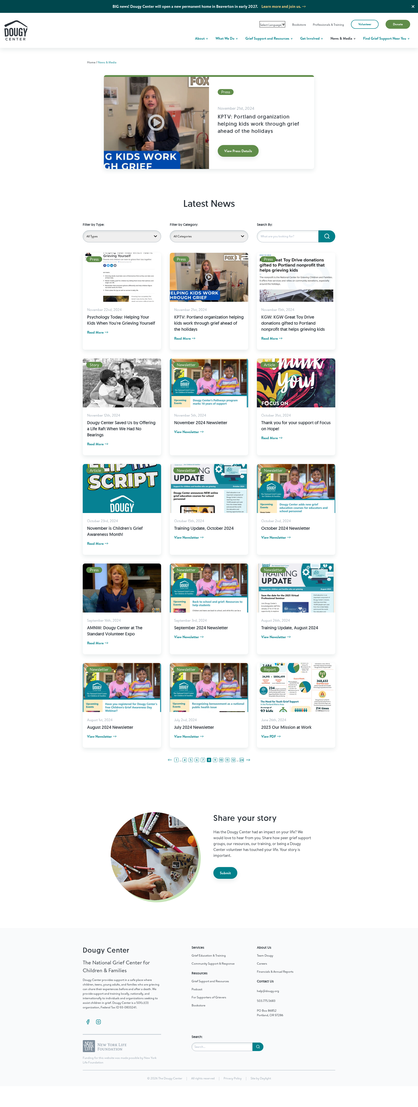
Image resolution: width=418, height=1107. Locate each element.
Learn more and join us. (281, 6)
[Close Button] (413, 6)
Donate (398, 24)
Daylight (265, 1078)
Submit (225, 873)
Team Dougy (265, 955)
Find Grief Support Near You (385, 38)
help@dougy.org (268, 991)
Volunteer (364, 24)
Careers (262, 963)
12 (233, 760)
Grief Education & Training (209, 955)
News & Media (341, 38)
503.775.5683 (266, 1001)
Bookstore (299, 24)
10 (221, 760)
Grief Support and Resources (267, 38)
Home (91, 62)
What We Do (225, 38)
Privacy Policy (233, 1078)
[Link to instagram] (98, 1021)
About (200, 38)
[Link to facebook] (87, 1021)
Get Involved (310, 38)
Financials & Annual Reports (275, 971)
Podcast (197, 989)
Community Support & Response (213, 963)
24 (242, 760)
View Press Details (238, 150)
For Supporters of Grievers (209, 997)
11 (227, 760)
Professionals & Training (328, 24)
